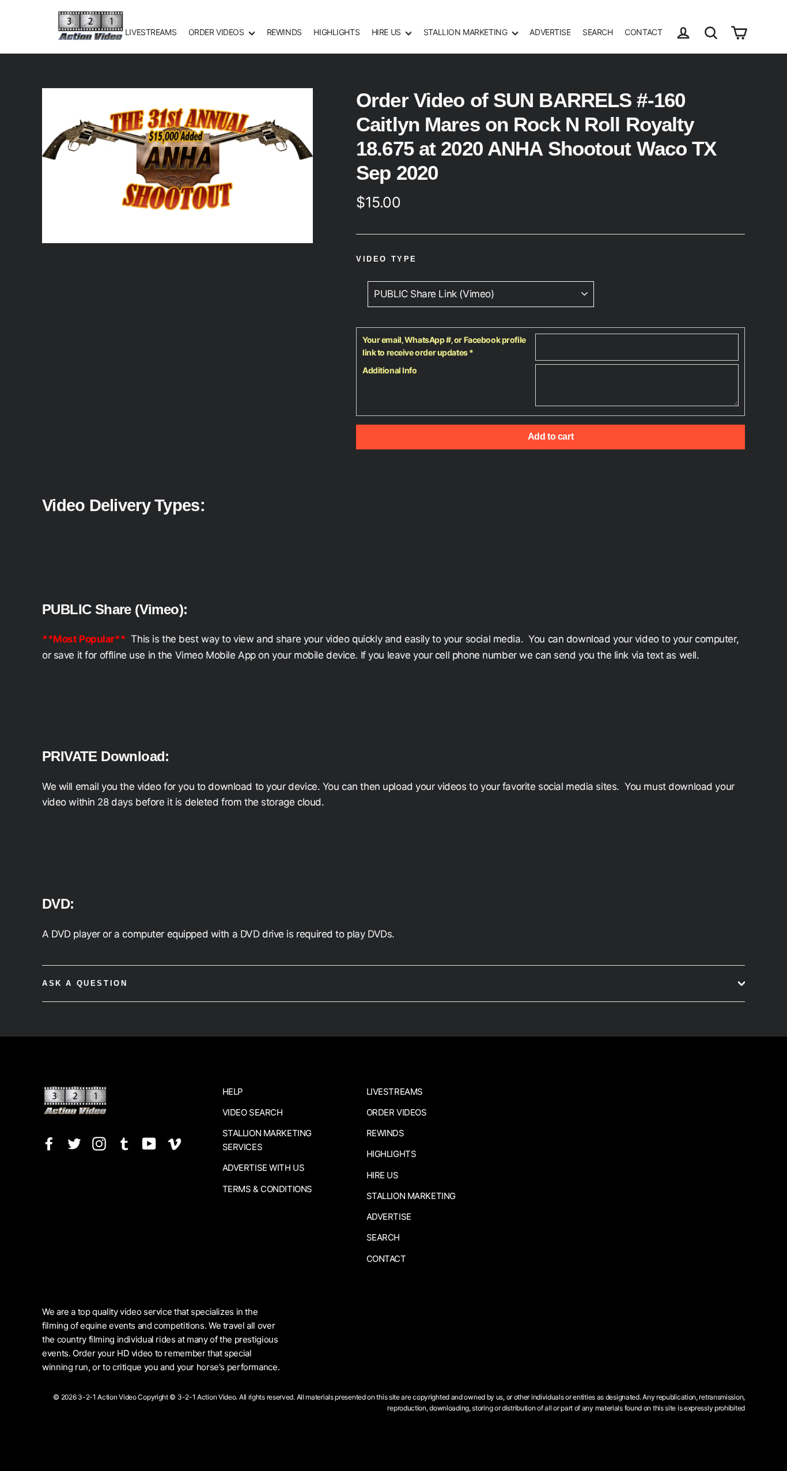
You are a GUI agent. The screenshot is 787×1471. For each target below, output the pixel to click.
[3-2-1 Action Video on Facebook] (49, 1143)
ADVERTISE (549, 32)
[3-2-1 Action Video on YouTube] (149, 1143)
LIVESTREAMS (150, 32)
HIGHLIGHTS (336, 32)
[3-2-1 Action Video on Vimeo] (174, 1143)
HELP (232, 1091)
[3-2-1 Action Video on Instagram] (99, 1143)
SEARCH (597, 32)
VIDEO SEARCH (252, 1112)
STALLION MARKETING (466, 32)
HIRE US (387, 32)
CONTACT (643, 32)
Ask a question (84, 983)
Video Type (386, 259)
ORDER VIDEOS (217, 32)
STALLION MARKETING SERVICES (267, 1140)
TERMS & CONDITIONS (267, 1188)
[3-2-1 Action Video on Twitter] (74, 1143)
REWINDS (284, 32)
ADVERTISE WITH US (263, 1167)
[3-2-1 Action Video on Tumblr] (124, 1143)
